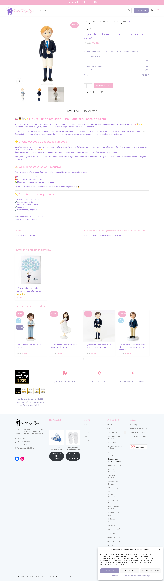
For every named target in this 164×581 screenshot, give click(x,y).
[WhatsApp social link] (102, 92)
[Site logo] (20, 10)
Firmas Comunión (115, 465)
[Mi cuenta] (152, 10)
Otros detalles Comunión (114, 508)
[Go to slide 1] (80, 359)
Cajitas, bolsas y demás (115, 448)
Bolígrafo (112, 443)
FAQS (86, 436)
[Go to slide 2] (83, 359)
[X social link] (96, 92)
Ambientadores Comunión (114, 438)
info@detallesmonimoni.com (28, 445)
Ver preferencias (150, 571)
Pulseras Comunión (112, 520)
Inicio (86, 21)
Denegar (129, 571)
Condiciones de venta (138, 436)
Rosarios (112, 525)
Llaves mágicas (114, 488)
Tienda (86, 428)
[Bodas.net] (138, 447)
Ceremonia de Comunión (113, 454)
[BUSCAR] (129, 10)
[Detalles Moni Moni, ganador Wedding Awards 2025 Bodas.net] (22, 377)
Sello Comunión (114, 529)
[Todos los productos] (87, 29)
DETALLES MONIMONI (22, 577)
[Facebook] (17, 459)
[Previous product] (85, 29)
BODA (109, 428)
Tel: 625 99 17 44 (23, 442)
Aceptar (110, 571)
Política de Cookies (117, 576)
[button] (159, 550)
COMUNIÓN (96, 21)
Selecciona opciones (56, 456)
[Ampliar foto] (19, 81)
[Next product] (90, 29)
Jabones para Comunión (114, 477)
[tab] (73, 110)
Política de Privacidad (133, 576)
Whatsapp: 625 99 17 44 (27, 448)
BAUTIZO (110, 424)
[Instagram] (22, 459)
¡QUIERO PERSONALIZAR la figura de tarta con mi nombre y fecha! (111, 51)
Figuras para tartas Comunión (115, 21)
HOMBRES (111, 533)
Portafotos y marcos (113, 514)
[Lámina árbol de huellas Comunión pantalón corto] (31, 270)
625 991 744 (142, 10)
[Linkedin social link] (99, 92)
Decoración (88, 432)
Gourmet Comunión (112, 470)
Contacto (88, 440)
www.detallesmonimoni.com (28, 219)
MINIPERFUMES (113, 541)
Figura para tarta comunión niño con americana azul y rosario (132, 347)
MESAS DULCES (113, 537)
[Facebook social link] (93, 92)
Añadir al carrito (103, 85)
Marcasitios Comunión (113, 502)
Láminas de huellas (113, 483)
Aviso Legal (146, 576)
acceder (93, 235)
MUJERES (111, 545)
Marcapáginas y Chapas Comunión (115, 494)
